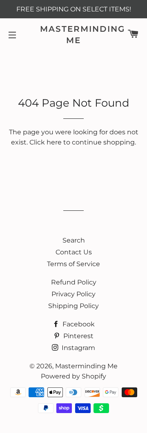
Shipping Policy (73, 306)
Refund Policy (73, 282)
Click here (45, 142)
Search (73, 240)
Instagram (77, 348)
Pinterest (78, 336)
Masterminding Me (73, 34)
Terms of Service (73, 264)
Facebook (78, 324)
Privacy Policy (73, 294)
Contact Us (74, 252)
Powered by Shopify (73, 376)
